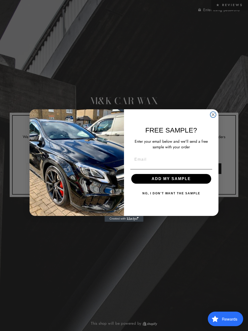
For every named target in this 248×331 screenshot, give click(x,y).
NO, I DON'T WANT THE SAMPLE (171, 193)
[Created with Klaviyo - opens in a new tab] (124, 219)
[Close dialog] (213, 115)
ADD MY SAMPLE (171, 179)
